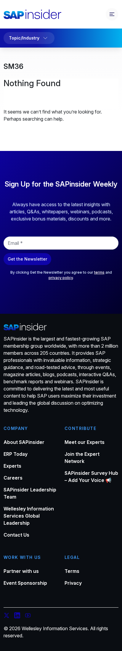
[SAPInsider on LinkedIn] (17, 616)
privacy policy (61, 277)
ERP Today (16, 454)
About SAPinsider (24, 442)
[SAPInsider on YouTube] (28, 616)
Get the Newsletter (27, 258)
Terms (72, 571)
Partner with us (21, 571)
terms (99, 272)
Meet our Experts (85, 442)
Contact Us (16, 535)
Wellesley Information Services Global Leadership (29, 516)
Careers (13, 478)
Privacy (73, 583)
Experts (12, 466)
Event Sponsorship (25, 583)
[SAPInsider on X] (6, 616)
